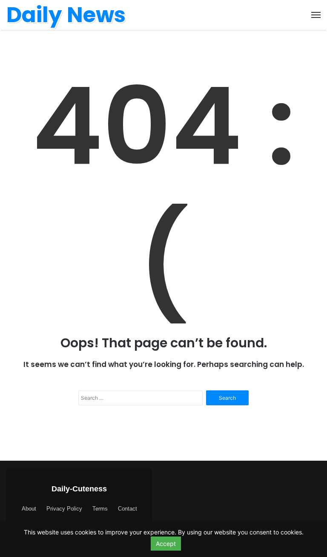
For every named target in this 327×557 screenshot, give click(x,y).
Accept (166, 543)
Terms (100, 508)
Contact (127, 508)
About (29, 508)
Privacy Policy (64, 508)
